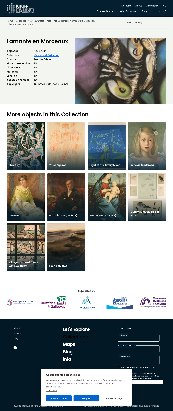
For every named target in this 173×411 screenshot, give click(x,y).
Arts (49, 20)
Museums (126, 5)
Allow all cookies (58, 398)
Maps (69, 345)
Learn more (51, 390)
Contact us (152, 5)
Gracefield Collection (83, 20)
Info (156, 11)
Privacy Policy (117, 406)
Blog (145, 11)
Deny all (86, 398)
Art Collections (61, 20)
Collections (105, 11)
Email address (127, 345)
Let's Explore (76, 330)
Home (10, 20)
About (138, 5)
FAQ (164, 5)
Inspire (155, 405)
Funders (18, 333)
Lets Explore (127, 11)
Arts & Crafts (37, 20)
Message (125, 356)
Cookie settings (114, 398)
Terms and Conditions (95, 406)
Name (123, 335)
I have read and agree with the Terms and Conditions (138, 368)
